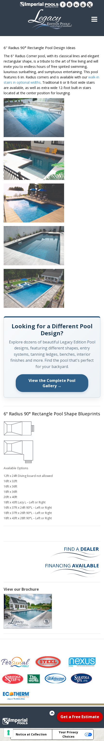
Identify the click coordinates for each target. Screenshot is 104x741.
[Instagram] (70, 4)
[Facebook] (63, 4)
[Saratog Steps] (12, 678)
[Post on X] (90, 4)
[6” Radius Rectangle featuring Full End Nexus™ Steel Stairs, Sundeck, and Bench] (34, 288)
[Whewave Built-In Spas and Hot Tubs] (56, 678)
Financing (72, 565)
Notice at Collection (31, 734)
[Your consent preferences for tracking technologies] (8, 732)
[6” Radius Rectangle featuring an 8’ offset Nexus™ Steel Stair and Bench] (34, 203)
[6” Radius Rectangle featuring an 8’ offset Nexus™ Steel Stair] (34, 245)
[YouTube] (83, 4)
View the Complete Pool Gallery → (52, 383)
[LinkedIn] (76, 4)
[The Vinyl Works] (34, 678)
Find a (81, 549)
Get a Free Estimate (79, 716)
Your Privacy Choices (68, 734)
